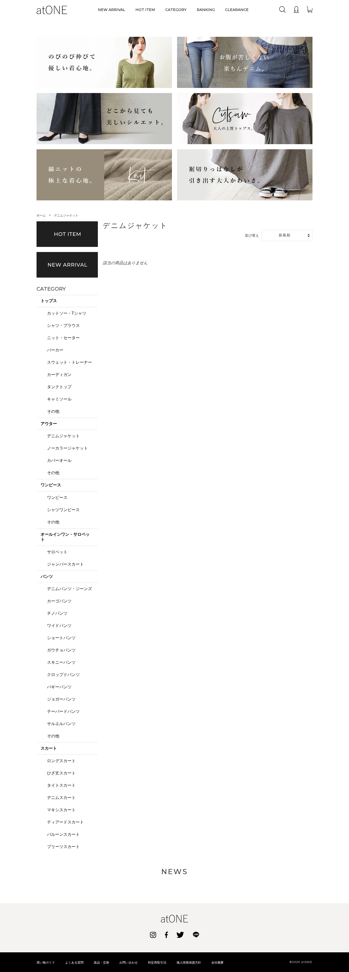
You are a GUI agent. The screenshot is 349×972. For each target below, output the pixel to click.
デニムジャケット (63, 436)
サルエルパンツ (61, 724)
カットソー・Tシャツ (66, 313)
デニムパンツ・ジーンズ (69, 589)
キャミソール (59, 399)
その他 (53, 411)
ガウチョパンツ (61, 650)
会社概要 (217, 962)
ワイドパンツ (59, 625)
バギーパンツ (59, 687)
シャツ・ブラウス (63, 325)
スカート (49, 748)
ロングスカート (61, 761)
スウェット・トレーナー (69, 362)
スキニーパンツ (61, 662)
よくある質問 (74, 962)
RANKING (206, 9)
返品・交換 (101, 962)
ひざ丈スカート (61, 773)
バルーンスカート (63, 834)
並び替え (252, 235)
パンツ (47, 576)
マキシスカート (61, 810)
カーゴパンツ (59, 601)
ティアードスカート (65, 822)
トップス (49, 301)
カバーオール (59, 460)
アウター (49, 423)
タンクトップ (59, 387)
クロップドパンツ (63, 674)
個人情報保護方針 (189, 962)
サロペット (57, 552)
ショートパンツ (61, 638)
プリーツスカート (63, 846)
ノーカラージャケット (67, 448)
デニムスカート (61, 797)
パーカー (55, 350)
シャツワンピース (63, 510)
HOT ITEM (145, 9)
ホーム (41, 215)
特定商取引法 (157, 962)
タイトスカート (61, 785)
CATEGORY (176, 9)
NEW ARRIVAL (111, 9)
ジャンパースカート (65, 564)
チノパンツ (57, 613)
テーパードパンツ (63, 711)
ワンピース (51, 485)
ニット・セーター (63, 338)
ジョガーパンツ (61, 699)
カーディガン (59, 374)
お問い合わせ (128, 962)
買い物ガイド (46, 962)
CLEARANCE (237, 9)
